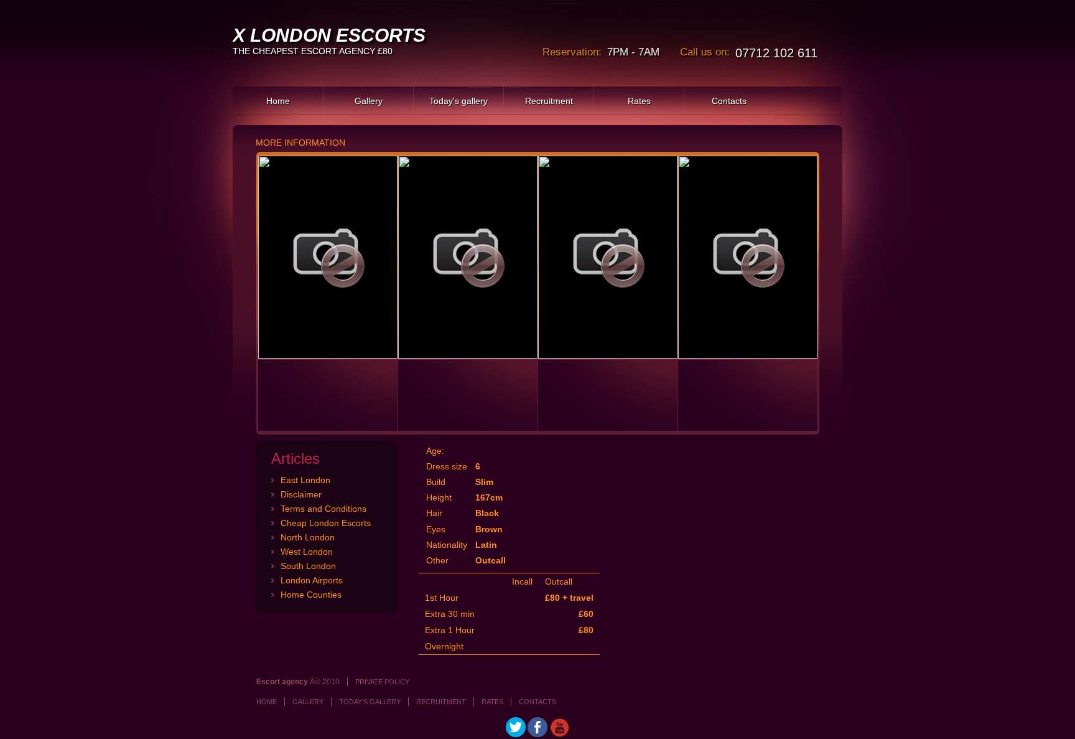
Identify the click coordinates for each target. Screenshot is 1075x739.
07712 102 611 (776, 53)
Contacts (729, 101)
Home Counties (311, 595)
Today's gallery (458, 101)
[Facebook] (537, 734)
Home (278, 101)
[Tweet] (516, 734)
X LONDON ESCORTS (329, 35)
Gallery (369, 101)
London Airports (312, 580)
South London (308, 566)
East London (305, 480)
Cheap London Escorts (326, 523)
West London (307, 552)
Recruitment (549, 101)
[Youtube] (559, 734)
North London (308, 537)
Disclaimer (301, 494)
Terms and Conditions (323, 509)
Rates (639, 101)
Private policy (382, 681)
